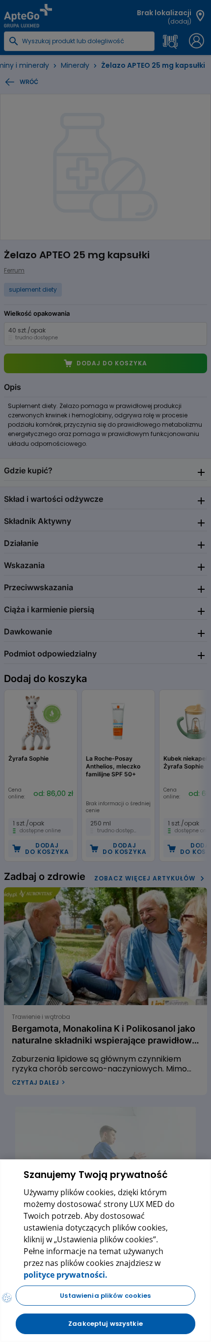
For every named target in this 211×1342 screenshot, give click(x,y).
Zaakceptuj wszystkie (105, 1323)
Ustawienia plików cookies (105, 1295)
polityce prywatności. (65, 1274)
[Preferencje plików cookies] (7, 1298)
